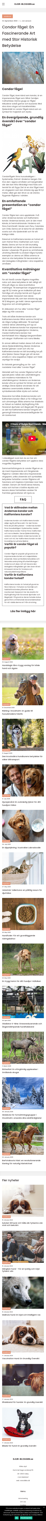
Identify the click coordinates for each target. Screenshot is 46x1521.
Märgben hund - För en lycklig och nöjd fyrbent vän (20, 1270)
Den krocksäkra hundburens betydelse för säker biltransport (22, 758)
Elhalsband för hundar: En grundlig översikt (22, 1402)
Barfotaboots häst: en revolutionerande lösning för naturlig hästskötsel (21, 1162)
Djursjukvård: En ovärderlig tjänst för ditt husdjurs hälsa (21, 803)
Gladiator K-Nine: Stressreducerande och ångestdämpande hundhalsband (22, 1025)
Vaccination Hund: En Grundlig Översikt (20, 1358)
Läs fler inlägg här (23, 611)
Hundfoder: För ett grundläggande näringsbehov (18, 937)
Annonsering (23, 1498)
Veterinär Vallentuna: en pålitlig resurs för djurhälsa (22, 892)
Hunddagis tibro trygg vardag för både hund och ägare (21, 667)
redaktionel (7, 16)
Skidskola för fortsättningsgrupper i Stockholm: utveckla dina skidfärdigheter (22, 1116)
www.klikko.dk (25, 1480)
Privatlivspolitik (26, 1518)
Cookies (23, 1505)
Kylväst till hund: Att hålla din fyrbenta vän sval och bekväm (22, 1224)
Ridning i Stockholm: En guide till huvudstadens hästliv (17, 712)
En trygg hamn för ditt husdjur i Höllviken (21, 981)
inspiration (6, 659)
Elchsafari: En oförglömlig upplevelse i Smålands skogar (20, 1071)
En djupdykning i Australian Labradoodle (21, 847)
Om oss (23, 1502)
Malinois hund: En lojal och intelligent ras (21, 1315)
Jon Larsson (26, 21)
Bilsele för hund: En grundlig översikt (19, 1446)
